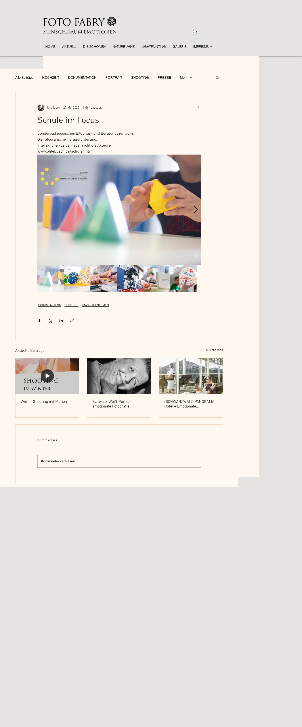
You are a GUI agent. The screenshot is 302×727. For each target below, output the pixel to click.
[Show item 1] (50, 278)
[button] (217, 77)
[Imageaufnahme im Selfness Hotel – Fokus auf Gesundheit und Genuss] (191, 376)
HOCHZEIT (50, 77)
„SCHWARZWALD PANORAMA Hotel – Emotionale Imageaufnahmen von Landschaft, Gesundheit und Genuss (189, 404)
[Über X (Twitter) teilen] (50, 320)
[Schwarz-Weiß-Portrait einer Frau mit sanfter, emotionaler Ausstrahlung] (119, 376)
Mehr (183, 77)
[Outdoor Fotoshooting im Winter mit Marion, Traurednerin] (47, 376)
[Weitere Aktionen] (198, 107)
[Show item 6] (183, 278)
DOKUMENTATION (82, 77)
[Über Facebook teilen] (39, 320)
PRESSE (164, 77)
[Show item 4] (130, 278)
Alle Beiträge (24, 77)
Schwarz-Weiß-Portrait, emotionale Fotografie (112, 404)
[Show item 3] (103, 278)
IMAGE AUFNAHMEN (95, 305)
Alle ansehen (214, 350)
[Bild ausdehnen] (119, 210)
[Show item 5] (156, 278)
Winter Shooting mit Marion (44, 402)
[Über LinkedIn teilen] (61, 320)
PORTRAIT (113, 77)
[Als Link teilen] (72, 320)
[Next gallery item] (195, 210)
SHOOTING (140, 77)
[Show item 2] (77, 278)
